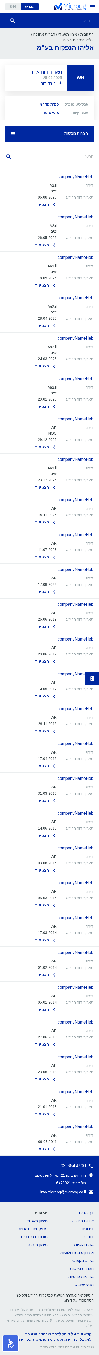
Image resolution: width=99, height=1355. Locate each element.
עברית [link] (29, 7)
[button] (49, 191)
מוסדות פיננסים (34, 1237)
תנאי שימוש (84, 1284)
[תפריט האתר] (92, 6)
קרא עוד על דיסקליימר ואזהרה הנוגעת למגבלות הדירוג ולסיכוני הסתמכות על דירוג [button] (54, 1336)
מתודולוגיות (84, 1244)
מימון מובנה (38, 1245)
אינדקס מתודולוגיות (77, 1252)
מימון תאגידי (67, 34)
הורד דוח (48, 83)
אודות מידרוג (83, 1220)
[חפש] (12, 20)
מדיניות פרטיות (81, 1276)
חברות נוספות (76, 133)
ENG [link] (13, 7)
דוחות (89, 1236)
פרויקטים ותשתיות (32, 1229)
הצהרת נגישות (82, 1268)
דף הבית (87, 34)
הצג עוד (42, 204)
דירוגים (88, 1228)
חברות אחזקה (44, 34)
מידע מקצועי (83, 1260)
